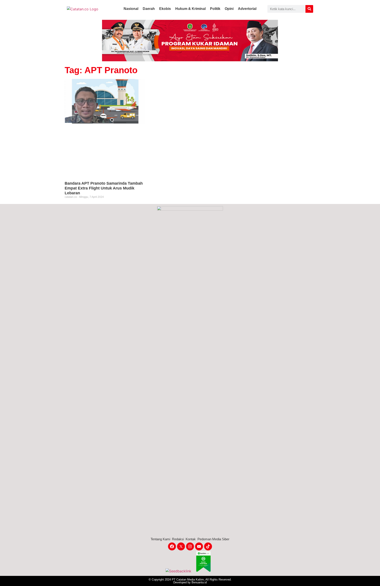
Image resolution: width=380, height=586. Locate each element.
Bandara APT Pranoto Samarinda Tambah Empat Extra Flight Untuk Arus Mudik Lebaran (104, 188)
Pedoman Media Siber (213, 539)
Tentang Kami (160, 539)
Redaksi (178, 539)
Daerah (149, 9)
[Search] (309, 9)
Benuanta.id (199, 582)
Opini (229, 9)
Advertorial (247, 9)
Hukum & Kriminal (190, 9)
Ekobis (165, 9)
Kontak (191, 539)
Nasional (131, 9)
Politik (215, 9)
